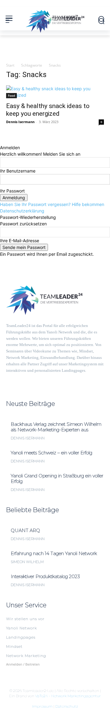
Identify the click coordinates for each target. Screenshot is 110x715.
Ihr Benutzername (17, 170)
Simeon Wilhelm (27, 561)
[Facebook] (8, 379)
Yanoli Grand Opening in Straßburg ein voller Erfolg (57, 478)
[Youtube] (30, 379)
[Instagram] (19, 379)
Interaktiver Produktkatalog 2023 (45, 576)
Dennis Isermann (20, 121)
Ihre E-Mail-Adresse (19, 240)
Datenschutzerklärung (22, 210)
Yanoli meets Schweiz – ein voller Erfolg (51, 453)
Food (11, 95)
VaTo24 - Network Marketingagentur (68, 696)
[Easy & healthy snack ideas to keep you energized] (55, 91)
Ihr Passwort (12, 190)
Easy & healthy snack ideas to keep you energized (48, 109)
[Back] (1, 141)
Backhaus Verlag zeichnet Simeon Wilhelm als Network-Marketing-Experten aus (56, 427)
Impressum (42, 706)
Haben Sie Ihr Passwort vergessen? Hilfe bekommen (52, 204)
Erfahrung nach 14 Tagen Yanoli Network (54, 553)
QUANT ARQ (25, 530)
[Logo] (55, 19)
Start (10, 65)
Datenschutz (66, 706)
